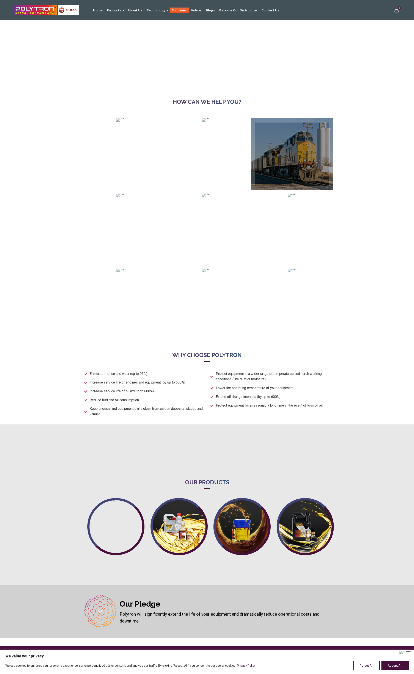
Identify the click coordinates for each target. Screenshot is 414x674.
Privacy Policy (246, 665)
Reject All (366, 665)
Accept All (395, 665)
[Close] (405, 652)
